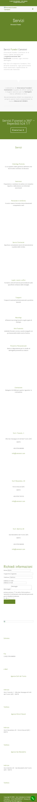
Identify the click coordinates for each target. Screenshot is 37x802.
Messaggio (7, 589)
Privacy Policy (28, 799)
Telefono (6, 577)
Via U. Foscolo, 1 (18, 433)
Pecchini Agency (16, 801)
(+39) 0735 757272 (10, 747)
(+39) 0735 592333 (10, 785)
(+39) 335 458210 (9, 641)
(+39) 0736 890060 (10, 710)
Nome (5, 570)
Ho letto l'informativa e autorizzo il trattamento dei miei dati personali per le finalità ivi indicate (18, 594)
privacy (6, 592)
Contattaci (17, 130)
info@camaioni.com (10, 672)
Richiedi (8, 601)
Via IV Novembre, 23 (18, 481)
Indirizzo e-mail (8, 581)
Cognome (7, 574)
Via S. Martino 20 (18, 529)
